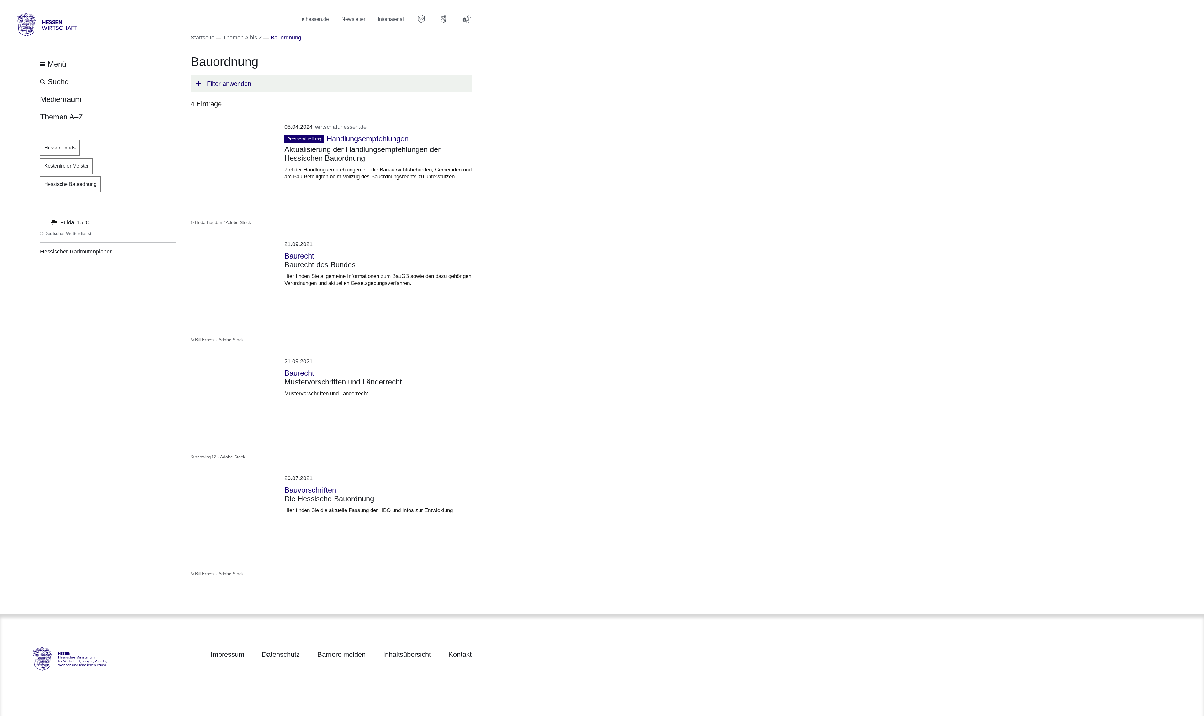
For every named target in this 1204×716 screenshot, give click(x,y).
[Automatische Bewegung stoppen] (43, 221)
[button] (331, 83)
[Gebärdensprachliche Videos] (444, 19)
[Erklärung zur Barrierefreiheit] (467, 19)
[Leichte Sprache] (421, 19)
